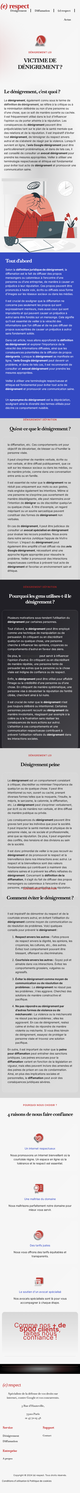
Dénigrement (18, 10)
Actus (67, 19)
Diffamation (42, 10)
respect (14, 6)
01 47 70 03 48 (33, 1418)
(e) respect (64, 10)
